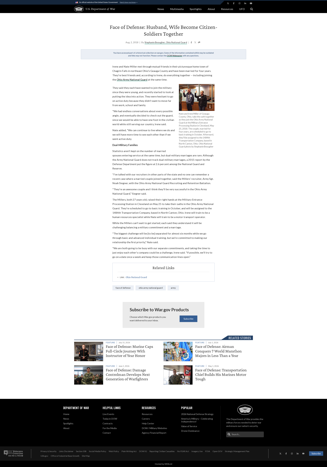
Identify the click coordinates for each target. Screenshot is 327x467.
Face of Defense (123, 287)
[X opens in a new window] (228, 3)
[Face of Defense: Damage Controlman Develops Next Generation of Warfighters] (117, 374)
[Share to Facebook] (191, 42)
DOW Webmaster (174, 55)
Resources (227, 8)
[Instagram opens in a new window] (239, 3)
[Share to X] (195, 42)
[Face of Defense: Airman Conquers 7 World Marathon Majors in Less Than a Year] (207, 351)
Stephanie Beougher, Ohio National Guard (166, 42)
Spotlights (196, 8)
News (160, 8)
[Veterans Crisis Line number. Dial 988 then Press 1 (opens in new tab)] (13, 453)
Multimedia (177, 8)
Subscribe (188, 318)
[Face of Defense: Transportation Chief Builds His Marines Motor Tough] (207, 374)
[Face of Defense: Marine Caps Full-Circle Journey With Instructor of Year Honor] (117, 351)
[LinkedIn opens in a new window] (245, 3)
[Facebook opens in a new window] (234, 3)
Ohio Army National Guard (132, 79)
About (211, 8)
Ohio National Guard (136, 277)
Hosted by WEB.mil (163, 464)
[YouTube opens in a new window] (251, 3)
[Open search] (251, 9)
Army (173, 287)
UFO (242, 8)
